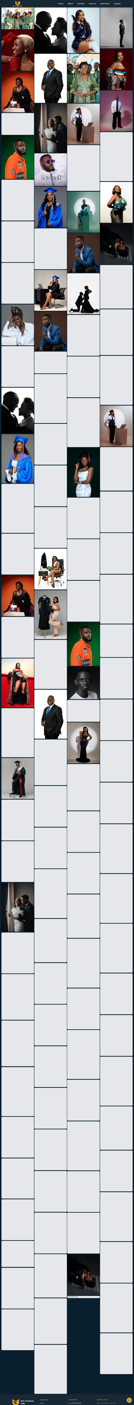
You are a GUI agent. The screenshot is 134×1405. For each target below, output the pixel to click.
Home (42, 1403)
